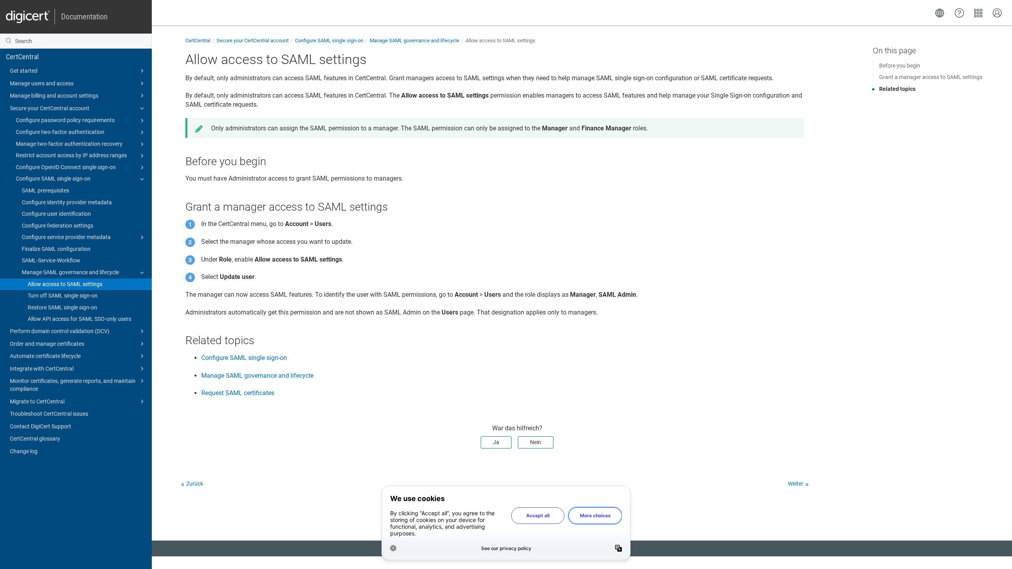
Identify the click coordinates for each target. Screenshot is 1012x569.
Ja (496, 442)
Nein (535, 442)
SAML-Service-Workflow (51, 260)
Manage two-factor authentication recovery (69, 144)
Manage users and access (42, 83)
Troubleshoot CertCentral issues (49, 414)
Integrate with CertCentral (42, 369)
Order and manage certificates (47, 344)
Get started (24, 71)
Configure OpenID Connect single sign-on (66, 167)
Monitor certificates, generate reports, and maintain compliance (73, 385)
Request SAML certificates (237, 393)
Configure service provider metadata (66, 237)
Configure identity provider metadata (67, 202)
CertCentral (22, 57)
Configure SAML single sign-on (53, 178)
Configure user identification (56, 214)
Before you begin (899, 65)
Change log (24, 451)
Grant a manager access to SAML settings (930, 77)
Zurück (194, 483)
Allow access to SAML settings (65, 284)
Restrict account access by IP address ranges (71, 155)
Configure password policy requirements (65, 120)
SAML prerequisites (45, 190)
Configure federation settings (57, 225)
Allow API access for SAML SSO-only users (79, 319)
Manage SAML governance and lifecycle (70, 272)
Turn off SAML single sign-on (63, 295)
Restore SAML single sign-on (62, 307)
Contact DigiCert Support (40, 426)
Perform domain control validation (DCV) (60, 331)
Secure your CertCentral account (49, 108)
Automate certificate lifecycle (45, 356)
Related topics (897, 89)
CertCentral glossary (35, 438)
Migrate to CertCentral (37, 401)
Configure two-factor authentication (60, 132)
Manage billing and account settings (54, 95)
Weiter (795, 483)
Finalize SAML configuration (56, 249)
